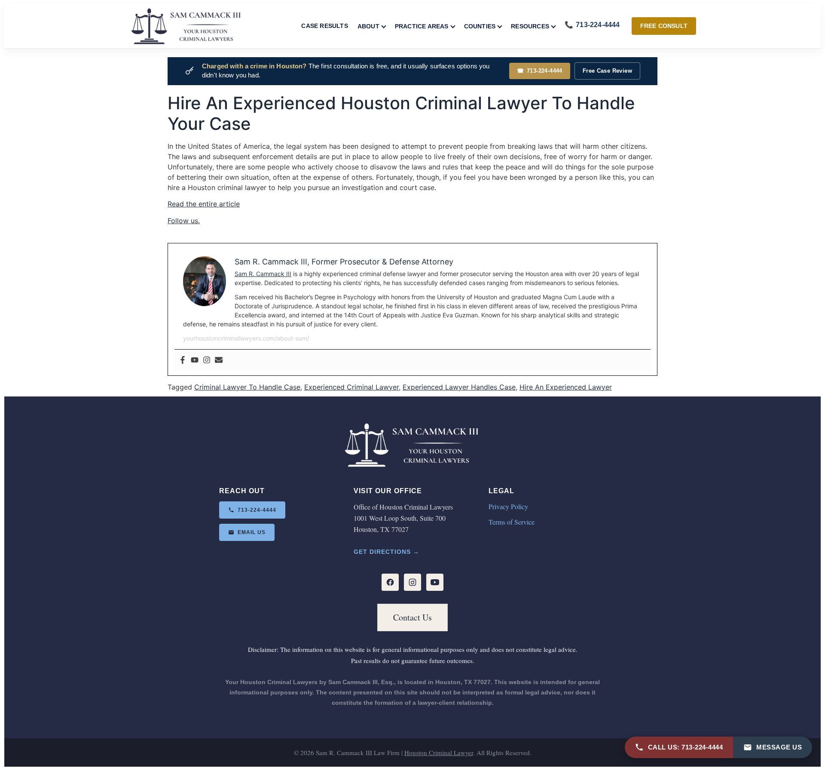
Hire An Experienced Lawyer (565, 387)
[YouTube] (434, 582)
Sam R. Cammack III (263, 273)
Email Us (252, 532)
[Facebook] (182, 360)
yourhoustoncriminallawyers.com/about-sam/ (246, 338)
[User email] (219, 360)
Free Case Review (607, 71)
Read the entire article (204, 204)
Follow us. (184, 220)
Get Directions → (386, 551)
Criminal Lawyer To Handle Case (247, 387)
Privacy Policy (508, 506)
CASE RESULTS (324, 25)
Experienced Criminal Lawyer (351, 387)
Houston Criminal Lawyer (438, 752)
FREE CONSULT (664, 25)
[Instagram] (207, 360)
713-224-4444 (539, 71)
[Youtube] (195, 360)
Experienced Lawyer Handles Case (459, 387)
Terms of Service (512, 521)
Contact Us (412, 617)
